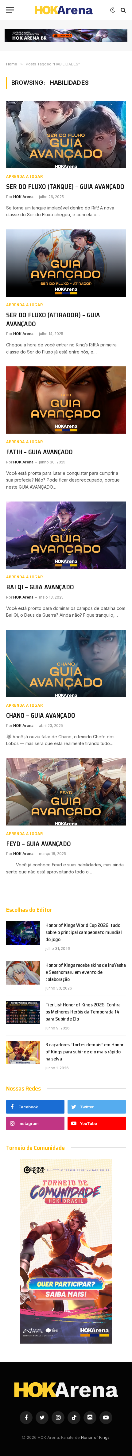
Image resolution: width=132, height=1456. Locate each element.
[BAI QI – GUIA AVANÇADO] (66, 535)
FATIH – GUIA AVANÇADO (39, 452)
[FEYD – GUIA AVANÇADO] (66, 792)
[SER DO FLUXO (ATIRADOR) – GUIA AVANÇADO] (66, 263)
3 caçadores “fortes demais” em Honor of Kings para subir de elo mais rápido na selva (84, 1052)
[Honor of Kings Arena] (63, 10)
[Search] (122, 10)
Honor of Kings (95, 1437)
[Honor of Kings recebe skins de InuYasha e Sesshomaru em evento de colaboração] (23, 973)
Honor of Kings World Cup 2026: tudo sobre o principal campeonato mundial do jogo (83, 932)
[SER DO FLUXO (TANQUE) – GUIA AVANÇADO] (66, 134)
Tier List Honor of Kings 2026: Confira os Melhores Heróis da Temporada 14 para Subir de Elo (83, 1012)
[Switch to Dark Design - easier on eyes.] (113, 10)
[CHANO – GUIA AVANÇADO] (66, 663)
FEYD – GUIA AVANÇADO (38, 844)
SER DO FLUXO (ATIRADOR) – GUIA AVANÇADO (53, 319)
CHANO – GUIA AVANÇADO (40, 715)
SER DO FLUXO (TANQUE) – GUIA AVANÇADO (65, 187)
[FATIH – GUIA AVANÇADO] (66, 400)
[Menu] (10, 10)
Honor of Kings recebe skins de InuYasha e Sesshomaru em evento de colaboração (85, 972)
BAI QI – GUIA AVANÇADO (40, 587)
